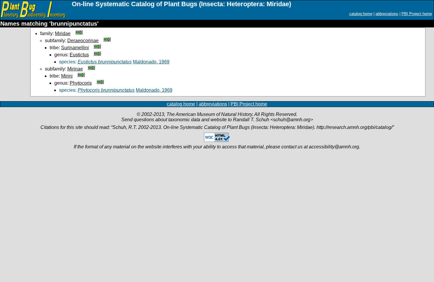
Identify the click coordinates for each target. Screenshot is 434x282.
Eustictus (79, 54)
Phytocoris (81, 83)
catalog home (360, 14)
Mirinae (75, 68)
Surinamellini (75, 47)
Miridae (63, 33)
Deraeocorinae (83, 40)
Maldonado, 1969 (151, 61)
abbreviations (387, 14)
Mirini (67, 75)
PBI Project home (417, 14)
